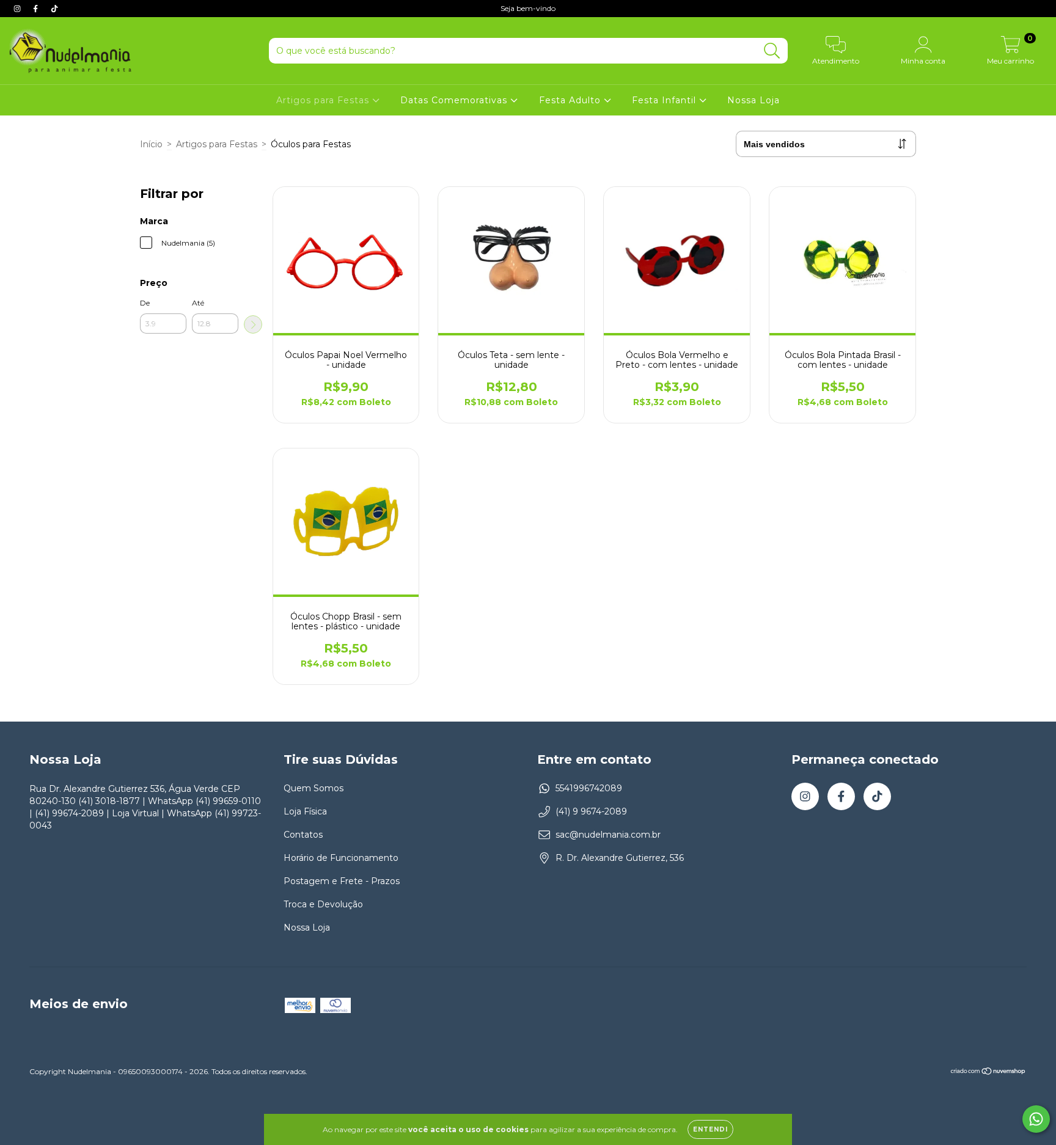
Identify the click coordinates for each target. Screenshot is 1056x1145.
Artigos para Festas (324, 100)
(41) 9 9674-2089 (591, 811)
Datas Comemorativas (455, 100)
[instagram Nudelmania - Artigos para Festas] (18, 8)
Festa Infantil (665, 100)
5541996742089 (589, 788)
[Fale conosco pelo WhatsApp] (1036, 1119)
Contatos (303, 834)
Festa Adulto (571, 100)
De (145, 302)
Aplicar (253, 324)
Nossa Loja (753, 100)
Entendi (710, 1129)
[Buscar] (772, 51)
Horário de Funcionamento (341, 857)
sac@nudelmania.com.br (608, 834)
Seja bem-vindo (528, 8)
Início (151, 144)
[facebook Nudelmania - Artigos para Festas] (37, 8)
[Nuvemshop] (988, 1072)
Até (198, 302)
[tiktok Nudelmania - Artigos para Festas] (54, 8)
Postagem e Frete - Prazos (342, 881)
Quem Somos (313, 788)
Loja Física (305, 811)
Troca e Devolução (323, 904)
